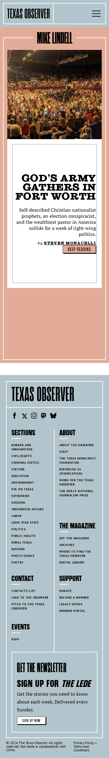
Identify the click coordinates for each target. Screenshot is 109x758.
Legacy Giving (70, 604)
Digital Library (72, 562)
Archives (66, 545)
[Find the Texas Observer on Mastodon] (44, 416)
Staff (63, 452)
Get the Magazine (74, 538)
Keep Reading (79, 249)
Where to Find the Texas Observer (75, 554)
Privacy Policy (84, 742)
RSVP (15, 639)
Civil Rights (22, 456)
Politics (19, 529)
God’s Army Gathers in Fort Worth (55, 187)
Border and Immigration (22, 447)
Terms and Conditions (81, 748)
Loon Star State (25, 522)
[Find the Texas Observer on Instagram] (34, 416)
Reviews (18, 549)
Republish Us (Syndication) (70, 471)
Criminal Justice (25, 463)
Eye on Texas (23, 489)
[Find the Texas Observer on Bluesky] (53, 416)
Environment (23, 483)
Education (20, 476)
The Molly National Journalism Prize (76, 493)
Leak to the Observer (30, 598)
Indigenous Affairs (28, 509)
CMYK (10, 750)
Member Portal (72, 611)
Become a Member (74, 598)
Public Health (23, 536)
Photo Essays (23, 556)
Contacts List (23, 591)
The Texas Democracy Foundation (77, 460)
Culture (18, 469)
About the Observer (76, 445)
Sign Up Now (31, 720)
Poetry (17, 562)
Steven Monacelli (70, 243)
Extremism (20, 496)
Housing (18, 503)
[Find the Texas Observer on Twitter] (24, 416)
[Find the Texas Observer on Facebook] (15, 416)
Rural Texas (22, 542)
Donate (65, 591)
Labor (17, 516)
